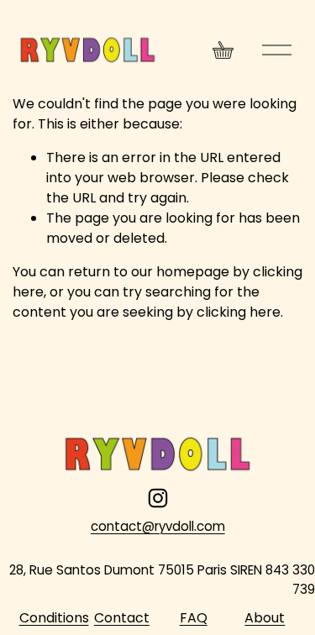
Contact (122, 617)
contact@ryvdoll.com (158, 526)
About (264, 617)
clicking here (239, 312)
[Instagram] (158, 498)
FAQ (193, 617)
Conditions (54, 617)
